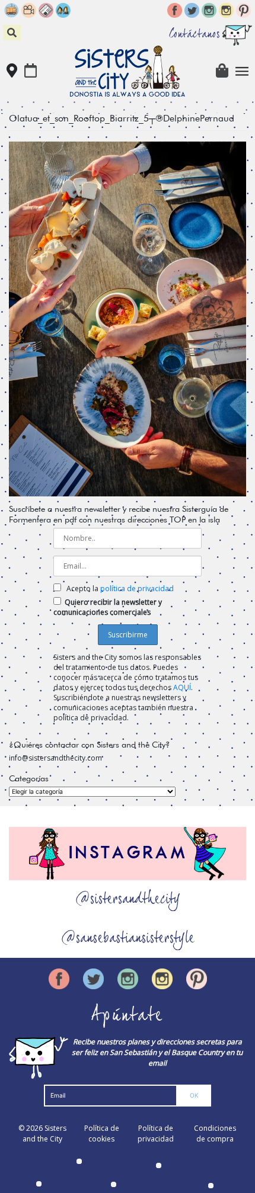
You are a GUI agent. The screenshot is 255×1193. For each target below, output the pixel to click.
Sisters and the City (44, 1133)
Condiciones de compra (215, 1133)
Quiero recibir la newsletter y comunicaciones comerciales (107, 607)
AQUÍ (182, 687)
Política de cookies (101, 1133)
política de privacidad (137, 588)
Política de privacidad (156, 1133)
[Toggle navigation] (242, 71)
